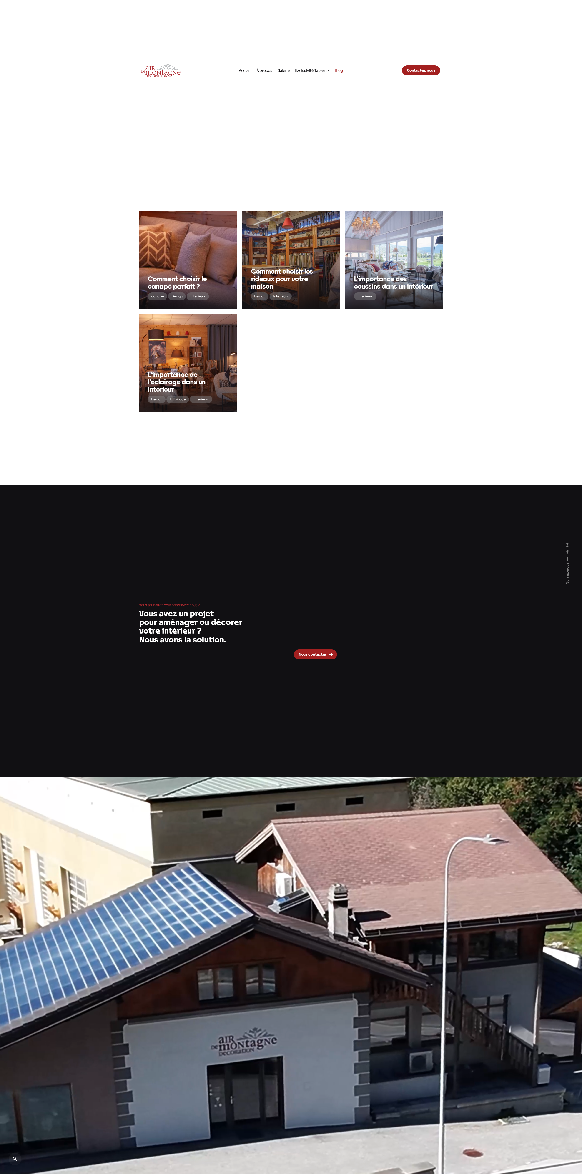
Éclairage (178, 399)
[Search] (15, 1159)
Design (177, 296)
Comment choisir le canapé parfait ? (177, 282)
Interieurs (198, 296)
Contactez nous (421, 70)
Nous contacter (312, 654)
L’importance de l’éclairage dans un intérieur (177, 381)
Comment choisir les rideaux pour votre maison (282, 278)
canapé (157, 296)
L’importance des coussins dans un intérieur (393, 282)
